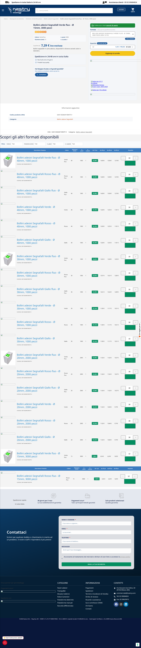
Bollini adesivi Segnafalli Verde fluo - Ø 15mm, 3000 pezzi (38, 455)
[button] (133, 11)
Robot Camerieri (63, 597)
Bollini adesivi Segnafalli (51, 19)
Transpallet (61, 591)
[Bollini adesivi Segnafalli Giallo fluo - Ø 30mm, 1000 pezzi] (8, 292)
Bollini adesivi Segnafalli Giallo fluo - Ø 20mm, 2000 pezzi (38, 389)
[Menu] (3, 10)
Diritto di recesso (92, 597)
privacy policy (125, 557)
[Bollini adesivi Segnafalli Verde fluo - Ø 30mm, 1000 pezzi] (8, 259)
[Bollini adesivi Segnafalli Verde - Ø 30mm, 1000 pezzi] (8, 308)
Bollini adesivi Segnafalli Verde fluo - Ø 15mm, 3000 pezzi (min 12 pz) (111, 34)
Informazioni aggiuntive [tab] (70, 108)
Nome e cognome (68, 520)
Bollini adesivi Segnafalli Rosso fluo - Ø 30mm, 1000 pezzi (38, 274)
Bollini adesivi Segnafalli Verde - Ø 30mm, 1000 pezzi (36, 307)
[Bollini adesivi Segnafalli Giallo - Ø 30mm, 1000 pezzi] (8, 341)
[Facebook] (116, 604)
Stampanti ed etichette (17, 19)
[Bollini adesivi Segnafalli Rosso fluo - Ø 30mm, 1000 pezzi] (8, 275)
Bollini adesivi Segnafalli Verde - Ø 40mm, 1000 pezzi (36, 208)
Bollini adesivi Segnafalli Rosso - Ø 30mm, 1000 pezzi (36, 323)
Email (64, 529)
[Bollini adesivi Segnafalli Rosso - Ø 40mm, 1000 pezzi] (8, 226)
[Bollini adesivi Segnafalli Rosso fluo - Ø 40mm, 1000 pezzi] (8, 177)
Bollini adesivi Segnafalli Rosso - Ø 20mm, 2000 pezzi (36, 422)
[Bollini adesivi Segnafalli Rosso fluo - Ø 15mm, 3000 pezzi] (8, 479)
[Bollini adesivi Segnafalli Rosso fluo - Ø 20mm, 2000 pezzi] (8, 374)
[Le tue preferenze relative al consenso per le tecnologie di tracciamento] (137, 644)
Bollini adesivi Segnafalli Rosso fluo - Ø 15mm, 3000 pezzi (38, 477)
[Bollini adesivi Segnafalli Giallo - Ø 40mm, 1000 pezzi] (8, 243)
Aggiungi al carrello (112, 53)
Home (6, 19)
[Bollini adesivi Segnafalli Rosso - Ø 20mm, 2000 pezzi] (8, 423)
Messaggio (66, 546)
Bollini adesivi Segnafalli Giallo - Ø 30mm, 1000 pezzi (36, 340)
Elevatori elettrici (63, 594)
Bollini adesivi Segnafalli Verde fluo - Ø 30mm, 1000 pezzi (38, 257)
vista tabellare (130, 38)
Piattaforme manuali (64, 603)
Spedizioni (89, 591)
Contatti (88, 609)
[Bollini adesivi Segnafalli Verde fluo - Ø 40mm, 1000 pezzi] (8, 160)
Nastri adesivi (62, 588)
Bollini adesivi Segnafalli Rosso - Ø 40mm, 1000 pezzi (36, 225)
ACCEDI (121, 9)
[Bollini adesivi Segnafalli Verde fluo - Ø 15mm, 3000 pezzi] (8, 456)
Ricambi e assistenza (93, 600)
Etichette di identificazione (34, 19)
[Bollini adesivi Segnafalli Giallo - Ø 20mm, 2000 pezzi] (8, 440)
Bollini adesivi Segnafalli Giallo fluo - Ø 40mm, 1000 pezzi (38, 192)
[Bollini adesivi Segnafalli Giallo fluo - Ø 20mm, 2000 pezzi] (8, 390)
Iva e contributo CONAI (94, 603)
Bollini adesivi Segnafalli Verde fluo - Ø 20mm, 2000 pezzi (38, 356)
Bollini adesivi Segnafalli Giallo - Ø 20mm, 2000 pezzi (36, 438)
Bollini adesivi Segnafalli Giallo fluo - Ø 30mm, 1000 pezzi (38, 290)
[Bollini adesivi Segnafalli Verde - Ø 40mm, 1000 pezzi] (8, 210)
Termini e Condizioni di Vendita (97, 594)
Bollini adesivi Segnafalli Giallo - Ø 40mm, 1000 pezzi (36, 241)
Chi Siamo (89, 606)
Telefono (65, 538)
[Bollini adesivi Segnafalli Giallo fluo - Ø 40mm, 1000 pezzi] (8, 193)
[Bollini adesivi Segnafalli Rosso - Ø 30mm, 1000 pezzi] (8, 325)
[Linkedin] (125, 604)
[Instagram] (121, 604)
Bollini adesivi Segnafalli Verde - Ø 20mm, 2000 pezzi (36, 405)
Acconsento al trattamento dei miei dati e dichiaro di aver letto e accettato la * (96, 558)
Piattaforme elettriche (65, 600)
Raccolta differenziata (65, 606)
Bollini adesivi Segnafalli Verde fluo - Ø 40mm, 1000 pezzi (38, 159)
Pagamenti (90, 588)
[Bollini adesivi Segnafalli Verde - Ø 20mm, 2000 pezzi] (8, 407)
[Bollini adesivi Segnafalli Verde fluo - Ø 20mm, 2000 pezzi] (8, 358)
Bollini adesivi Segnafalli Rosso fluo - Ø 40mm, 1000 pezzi (38, 175)
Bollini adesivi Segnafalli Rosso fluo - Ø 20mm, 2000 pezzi (38, 372)
